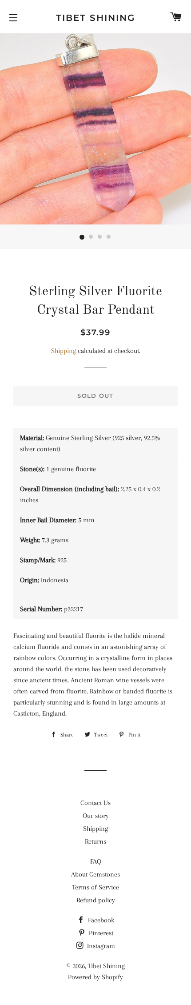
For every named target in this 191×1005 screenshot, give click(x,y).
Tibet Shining (95, 17)
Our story (96, 816)
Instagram (100, 946)
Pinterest (100, 933)
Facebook (100, 920)
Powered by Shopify (95, 977)
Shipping (63, 351)
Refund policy (95, 900)
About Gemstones (95, 874)
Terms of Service (95, 887)
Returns (95, 841)
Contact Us (95, 803)
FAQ (95, 861)
